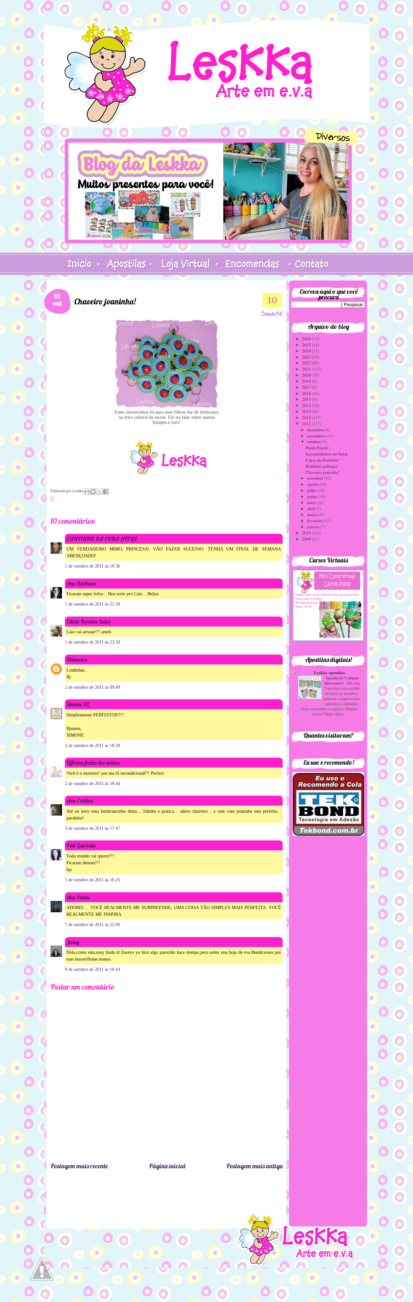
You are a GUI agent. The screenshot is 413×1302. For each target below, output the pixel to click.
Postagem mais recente (79, 1166)
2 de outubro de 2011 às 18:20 (92, 745)
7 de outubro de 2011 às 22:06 (92, 924)
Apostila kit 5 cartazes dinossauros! (341, 680)
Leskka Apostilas (329, 672)
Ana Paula (78, 897)
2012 (307, 417)
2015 (307, 399)
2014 (307, 405)
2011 (307, 423)
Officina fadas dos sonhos (92, 762)
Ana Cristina (79, 800)
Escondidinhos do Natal (327, 454)
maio (312, 502)
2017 (307, 387)
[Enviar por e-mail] (87, 491)
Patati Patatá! (317, 448)
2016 (307, 393)
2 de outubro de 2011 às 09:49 (92, 687)
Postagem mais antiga (254, 1166)
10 (272, 299)
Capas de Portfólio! (322, 460)
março (313, 514)
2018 (307, 381)
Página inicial (167, 1166)
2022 (307, 363)
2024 (307, 351)
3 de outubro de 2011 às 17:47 (92, 828)
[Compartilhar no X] (99, 491)
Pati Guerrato (81, 845)
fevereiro (315, 520)
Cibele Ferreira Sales (88, 621)
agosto (313, 484)
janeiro (313, 527)
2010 (307, 533)
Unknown (76, 659)
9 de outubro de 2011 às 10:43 (92, 969)
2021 (307, 369)
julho (312, 490)
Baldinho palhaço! (322, 466)
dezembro (316, 430)
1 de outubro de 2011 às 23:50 (92, 642)
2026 (307, 338)
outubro (314, 442)
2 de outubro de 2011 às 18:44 (92, 783)
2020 (307, 375)
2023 (307, 357)
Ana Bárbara (81, 583)
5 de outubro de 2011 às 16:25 (92, 879)
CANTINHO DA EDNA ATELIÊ (101, 538)
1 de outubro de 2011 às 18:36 (92, 566)
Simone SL (77, 704)
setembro (315, 478)
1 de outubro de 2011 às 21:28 (92, 604)
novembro (316, 436)
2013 (307, 411)
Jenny (72, 942)
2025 (307, 345)
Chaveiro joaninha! (322, 472)
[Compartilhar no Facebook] (105, 491)
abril (311, 509)
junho (312, 496)
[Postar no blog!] (93, 491)
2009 (307, 539)
